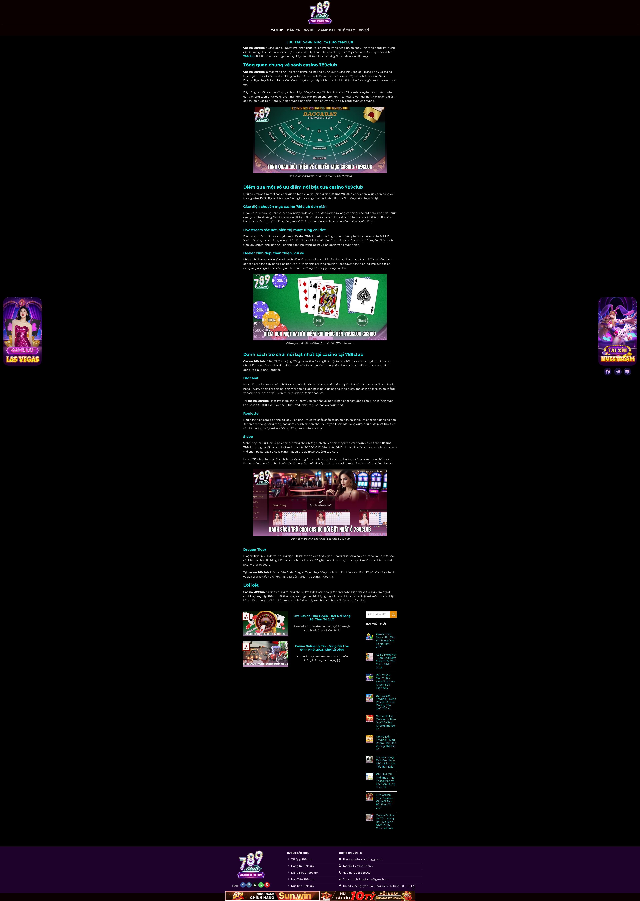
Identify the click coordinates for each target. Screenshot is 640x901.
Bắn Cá (293, 30)
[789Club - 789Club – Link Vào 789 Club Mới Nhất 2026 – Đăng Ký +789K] (320, 12)
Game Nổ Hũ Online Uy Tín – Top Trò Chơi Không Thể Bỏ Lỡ (386, 723)
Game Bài (326, 30)
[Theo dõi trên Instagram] (249, 885)
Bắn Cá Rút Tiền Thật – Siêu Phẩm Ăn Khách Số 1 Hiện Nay (385, 682)
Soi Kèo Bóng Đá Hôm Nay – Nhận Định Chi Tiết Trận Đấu (386, 762)
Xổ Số (364, 30)
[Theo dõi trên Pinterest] (267, 885)
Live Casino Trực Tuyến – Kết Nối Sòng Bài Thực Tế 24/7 (322, 617)
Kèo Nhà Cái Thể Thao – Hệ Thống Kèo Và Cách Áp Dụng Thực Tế (385, 781)
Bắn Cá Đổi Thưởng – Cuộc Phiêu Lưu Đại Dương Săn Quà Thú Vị (386, 702)
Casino (277, 30)
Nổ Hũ (309, 30)
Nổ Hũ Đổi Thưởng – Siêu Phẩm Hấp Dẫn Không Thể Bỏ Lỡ (386, 743)
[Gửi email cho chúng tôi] (255, 885)
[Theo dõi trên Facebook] (243, 885)
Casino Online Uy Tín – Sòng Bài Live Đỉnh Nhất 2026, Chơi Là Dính (322, 647)
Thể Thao (346, 30)
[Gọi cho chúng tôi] (261, 885)
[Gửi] (393, 614)
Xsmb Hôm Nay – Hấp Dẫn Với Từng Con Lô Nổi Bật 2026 (386, 641)
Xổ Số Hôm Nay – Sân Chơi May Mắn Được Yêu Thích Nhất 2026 (386, 661)
